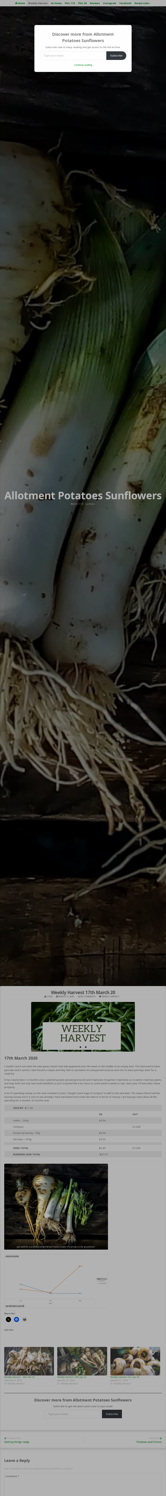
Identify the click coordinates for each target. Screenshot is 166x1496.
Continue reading (83, 64)
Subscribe (116, 55)
